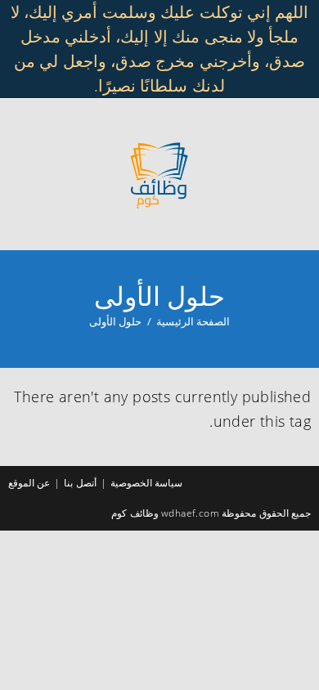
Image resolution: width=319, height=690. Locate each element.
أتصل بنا (80, 483)
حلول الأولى (115, 321)
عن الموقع (29, 483)
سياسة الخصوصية (146, 483)
